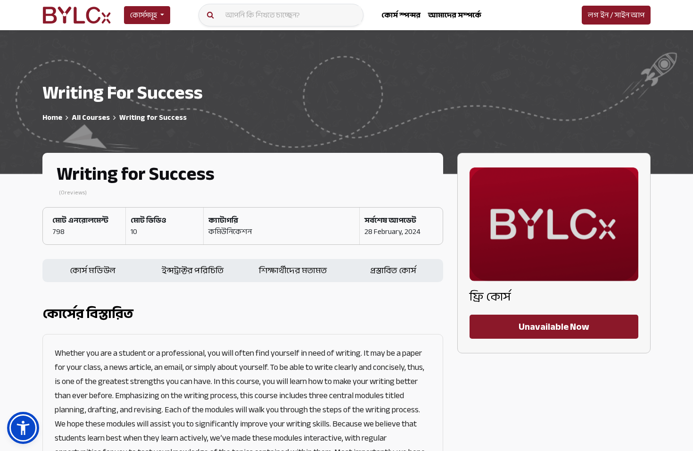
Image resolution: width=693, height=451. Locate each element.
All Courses (91, 117)
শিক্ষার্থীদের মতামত (293, 270)
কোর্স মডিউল (93, 270)
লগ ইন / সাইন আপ (616, 15)
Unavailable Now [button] (554, 326)
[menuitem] (401, 15)
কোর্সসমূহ (143, 15)
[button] (23, 428)
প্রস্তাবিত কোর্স (393, 270)
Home (52, 117)
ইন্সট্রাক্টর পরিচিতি (192, 270)
